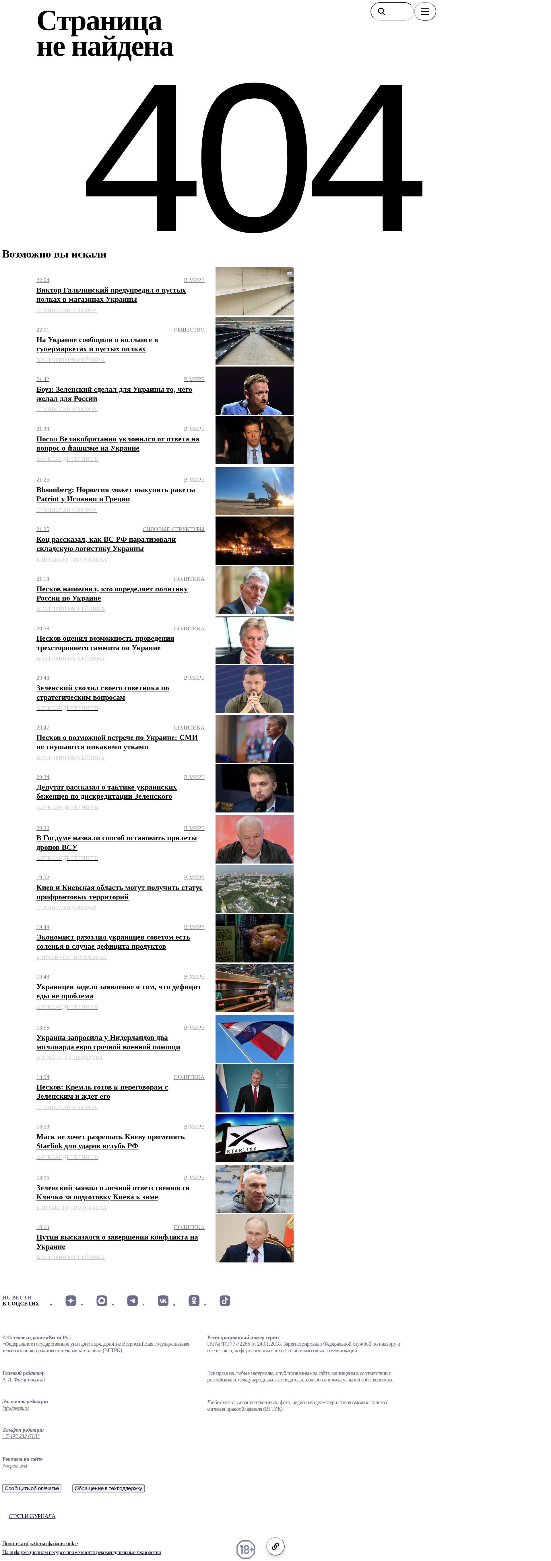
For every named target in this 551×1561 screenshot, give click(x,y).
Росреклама (14, 1466)
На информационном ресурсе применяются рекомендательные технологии (81, 1552)
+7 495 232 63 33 (21, 1436)
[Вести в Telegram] (132, 1300)
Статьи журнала (32, 1516)
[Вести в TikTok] (224, 1300)
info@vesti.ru (15, 1408)
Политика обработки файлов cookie (39, 1543)
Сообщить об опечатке (32, 1488)
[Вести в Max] (101, 1300)
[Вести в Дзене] (70, 1300)
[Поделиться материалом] (275, 1546)
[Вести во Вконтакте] (163, 1300)
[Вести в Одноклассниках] (194, 1300)
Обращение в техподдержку (108, 1488)
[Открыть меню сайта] (425, 11)
